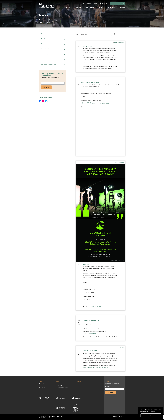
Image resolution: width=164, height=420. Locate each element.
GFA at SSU (86, 264)
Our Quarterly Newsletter (48, 64)
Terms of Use (121, 416)
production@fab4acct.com (90, 333)
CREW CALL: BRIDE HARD (90, 351)
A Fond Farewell (87, 46)
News (83, 3)
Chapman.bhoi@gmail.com (102, 367)
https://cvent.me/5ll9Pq (96, 306)
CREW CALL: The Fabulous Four (91, 320)
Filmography (89, 3)
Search (77, 34)
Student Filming (111, 7)
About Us (96, 3)
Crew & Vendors (90, 7)
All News (43, 34)
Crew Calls (44, 39)
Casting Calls (44, 44)
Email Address (44, 81)
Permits (100, 7)
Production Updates (47, 49)
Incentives (78, 7)
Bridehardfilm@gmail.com (88, 367)
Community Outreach (47, 54)
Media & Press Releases (47, 59)
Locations (68, 7)
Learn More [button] (152, 411)
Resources (122, 7)
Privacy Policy (114, 416)
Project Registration (116, 3)
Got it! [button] (151, 415)
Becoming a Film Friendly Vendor (90, 82)
